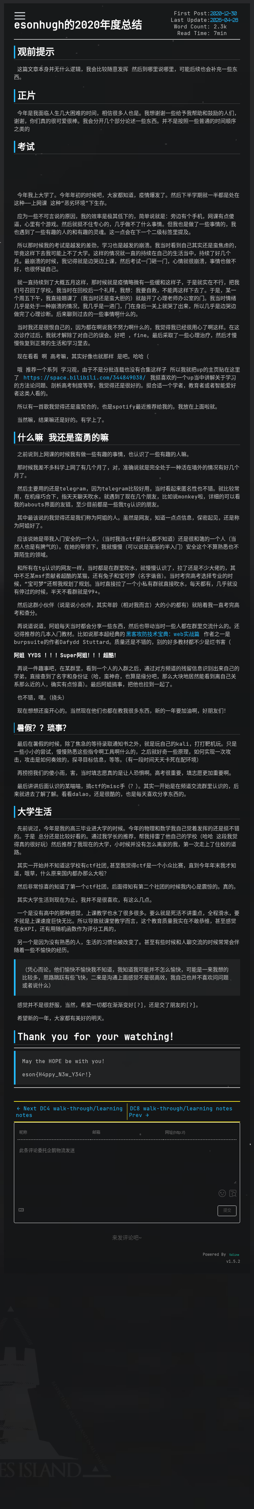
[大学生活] (14, 812)
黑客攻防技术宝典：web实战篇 (162, 634)
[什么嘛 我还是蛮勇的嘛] (14, 438)
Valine (234, 1254)
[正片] (14, 95)
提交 (227, 1210)
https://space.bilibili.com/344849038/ (84, 377)
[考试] (14, 147)
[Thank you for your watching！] (14, 1036)
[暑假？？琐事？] (14, 728)
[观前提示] (14, 52)
